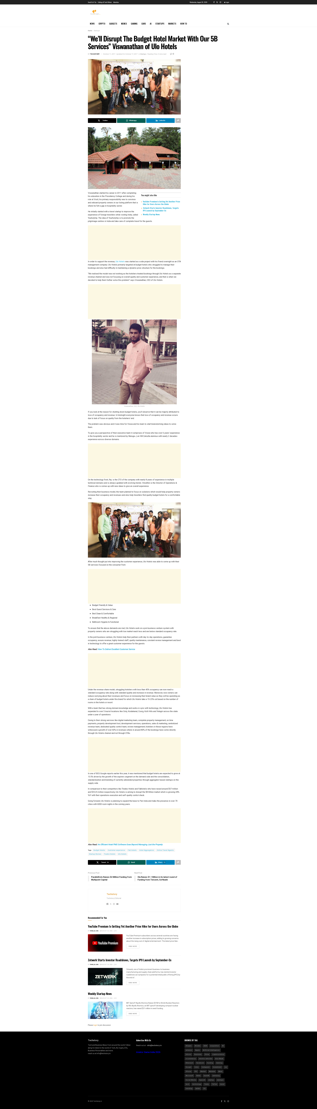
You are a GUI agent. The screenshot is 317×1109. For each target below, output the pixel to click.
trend (222, 1084)
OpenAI (206, 1076)
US (204, 1088)
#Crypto (189, 1046)
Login (227, 2)
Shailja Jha (94, 931)
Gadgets (113, 23)
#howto (197, 1046)
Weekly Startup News (151, 214)
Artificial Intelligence (211, 1050)
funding (210, 1063)
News (92, 23)
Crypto (102, 23)
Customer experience (116, 850)
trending (189, 1088)
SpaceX (202, 1080)
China (207, 1054)
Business (197, 1054)
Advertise (116, 2)
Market (203, 1071)
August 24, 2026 (106, 964)
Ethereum (189, 1063)
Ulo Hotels (120, 261)
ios (226, 1067)
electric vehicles (205, 1059)
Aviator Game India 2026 (148, 1052)
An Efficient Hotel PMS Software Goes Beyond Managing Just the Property (130, 844)
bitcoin (188, 1054)
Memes (124, 23)
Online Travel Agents (165, 850)
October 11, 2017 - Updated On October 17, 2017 (120, 54)
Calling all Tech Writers (105, 2)
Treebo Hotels (109, 854)
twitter (198, 1088)
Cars (143, 23)
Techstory (95, 54)
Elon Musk (219, 1059)
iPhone (188, 1071)
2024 (205, 1046)
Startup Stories (95, 854)
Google (188, 1067)
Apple (197, 1050)
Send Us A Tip (92, 2)
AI (150, 23)
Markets (172, 23)
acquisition (214, 1046)
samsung (216, 1076)
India (196, 1067)
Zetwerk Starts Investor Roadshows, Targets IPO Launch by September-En (161, 209)
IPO (196, 1071)
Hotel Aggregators (146, 850)
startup (211, 1080)
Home (90, 31)
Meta (220, 1071)
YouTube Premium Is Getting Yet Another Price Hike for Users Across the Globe (161, 202)
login (95, 1025)
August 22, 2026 (106, 998)
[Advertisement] (134, 242)
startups (220, 1080)
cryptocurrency (218, 1054)
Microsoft (189, 1076)
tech (187, 1084)
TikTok (214, 1084)
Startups (159, 23)
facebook (200, 1063)
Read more (133, 946)
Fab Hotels (132, 850)
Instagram (206, 1067)
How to (183, 23)
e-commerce (191, 1059)
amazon (189, 1050)
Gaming (134, 23)
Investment (217, 1067)
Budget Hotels (99, 850)
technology (196, 1084)
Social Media (191, 1080)
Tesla (206, 1084)
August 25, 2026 (106, 931)
